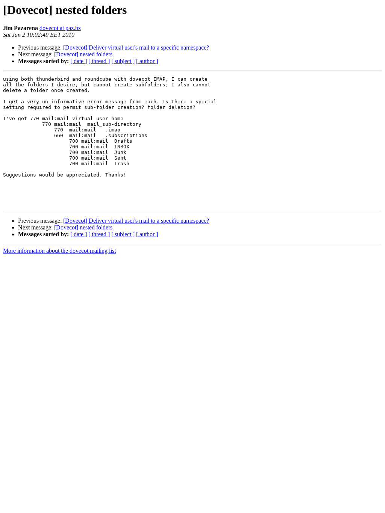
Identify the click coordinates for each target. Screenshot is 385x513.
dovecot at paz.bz (60, 28)
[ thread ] (99, 61)
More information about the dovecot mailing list (59, 250)
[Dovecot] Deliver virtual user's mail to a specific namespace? (136, 47)
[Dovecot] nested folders (83, 54)
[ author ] (147, 61)
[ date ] (78, 61)
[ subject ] (123, 61)
